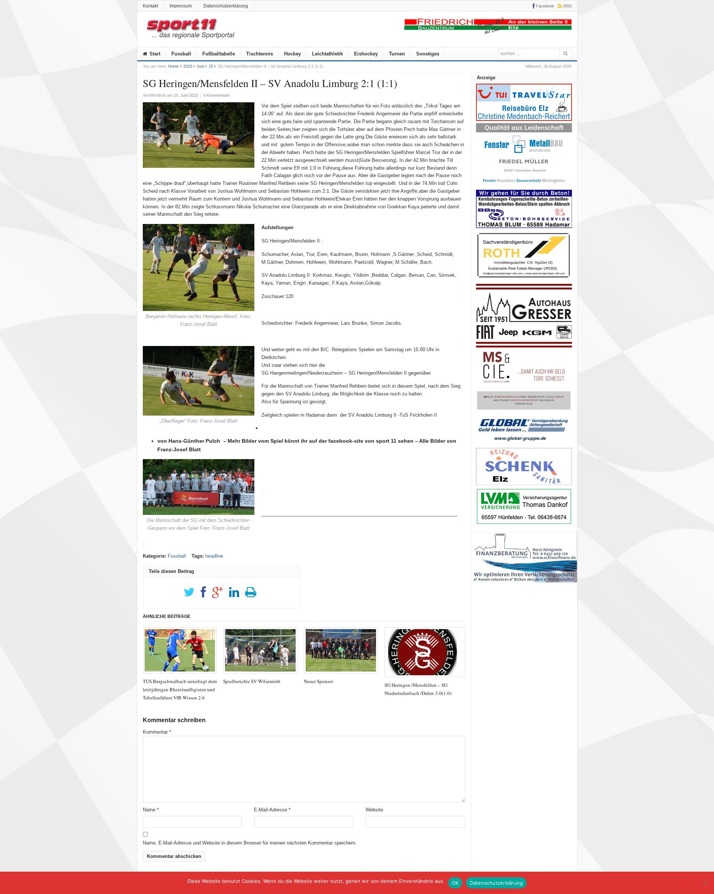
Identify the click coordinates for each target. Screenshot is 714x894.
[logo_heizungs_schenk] (524, 483)
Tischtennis (259, 54)
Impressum (181, 6)
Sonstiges (427, 54)
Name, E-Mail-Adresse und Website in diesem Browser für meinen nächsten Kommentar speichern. (250, 843)
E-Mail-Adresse (272, 810)
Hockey (292, 54)
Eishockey (366, 54)
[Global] (524, 443)
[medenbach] (524, 119)
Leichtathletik (327, 54)
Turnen (397, 54)
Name (151, 810)
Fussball (181, 54)
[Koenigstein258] (524, 585)
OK (455, 883)
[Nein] (704, 883)
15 (211, 66)
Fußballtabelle (218, 54)
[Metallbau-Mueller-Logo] (524, 185)
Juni (200, 66)
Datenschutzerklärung (225, 6)
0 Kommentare (216, 95)
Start (154, 54)
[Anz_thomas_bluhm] (524, 226)
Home (173, 66)
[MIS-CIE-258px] (524, 409)
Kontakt (150, 6)
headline (214, 556)
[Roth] (524, 279)
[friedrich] (488, 32)
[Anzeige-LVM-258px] (524, 523)
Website (374, 810)
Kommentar (157, 732)
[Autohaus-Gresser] (524, 346)
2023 (187, 66)
